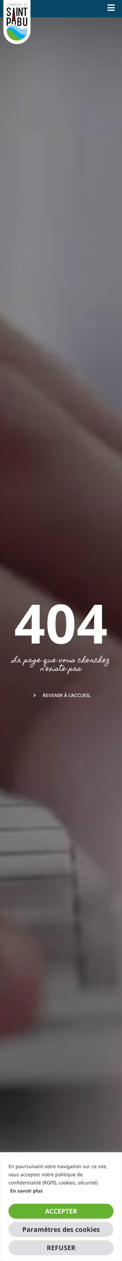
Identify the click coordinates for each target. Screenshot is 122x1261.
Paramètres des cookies (61, 1229)
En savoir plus (26, 1190)
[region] (61, 1206)
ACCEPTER (61, 1211)
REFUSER (61, 1247)
